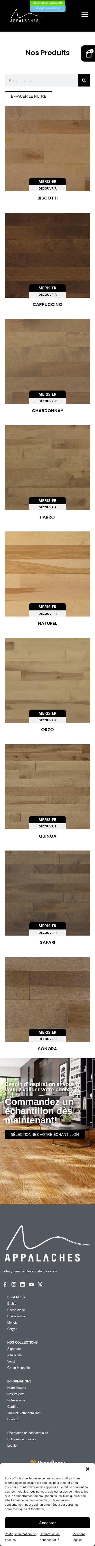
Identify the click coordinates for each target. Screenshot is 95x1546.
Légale (12, 1445)
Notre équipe (16, 1400)
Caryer (12, 1329)
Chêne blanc (16, 1310)
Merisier (13, 1322)
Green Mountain (18, 1368)
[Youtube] (31, 1284)
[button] (87, 1469)
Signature (14, 1349)
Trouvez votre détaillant (23, 1413)
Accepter (47, 1522)
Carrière (12, 1406)
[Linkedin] (22, 1284)
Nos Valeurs (15, 1394)
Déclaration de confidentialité (27, 1433)
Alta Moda (14, 1355)
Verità (11, 1361)
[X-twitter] (40, 1284)
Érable (11, 1303)
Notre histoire (16, 1388)
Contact (12, 1419)
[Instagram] (13, 1284)
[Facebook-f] (5, 1284)
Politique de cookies (21, 1439)
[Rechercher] (84, 80)
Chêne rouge (16, 1316)
